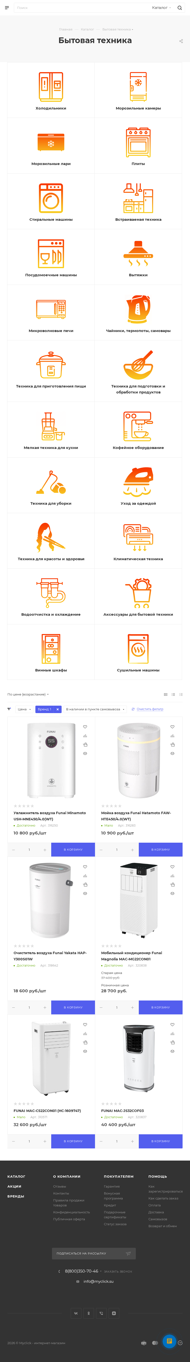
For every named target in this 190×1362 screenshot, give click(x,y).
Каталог (16, 1176)
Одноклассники (88, 1313)
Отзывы (59, 1186)
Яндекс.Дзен (114, 1313)
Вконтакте (76, 1313)
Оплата (154, 1205)
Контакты (61, 1193)
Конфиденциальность (71, 1212)
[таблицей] (181, 694)
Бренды (15, 1196)
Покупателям (119, 1176)
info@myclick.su (99, 1281)
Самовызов (157, 1219)
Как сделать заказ (163, 1198)
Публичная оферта (69, 1219)
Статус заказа (115, 1224)
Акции (14, 1186)
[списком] (173, 694)
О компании (67, 1176)
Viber (101, 1313)
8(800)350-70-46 (81, 1271)
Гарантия (112, 1186)
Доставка (156, 1212)
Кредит (110, 1205)
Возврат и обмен (162, 1226)
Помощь (157, 1176)
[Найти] (179, 8)
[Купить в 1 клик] (85, 745)
